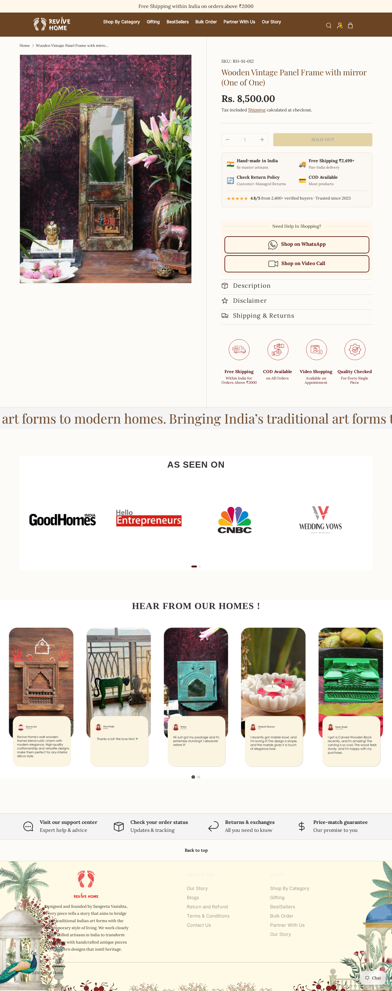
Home (25, 45)
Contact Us (199, 925)
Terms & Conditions (208, 916)
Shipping (257, 110)
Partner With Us (287, 925)
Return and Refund (207, 907)
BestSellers (282, 907)
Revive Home (52, 972)
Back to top (196, 850)
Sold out (322, 139)
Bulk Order (281, 916)
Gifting (277, 897)
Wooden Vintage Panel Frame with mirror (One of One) (72, 45)
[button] (350, 25)
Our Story (197, 888)
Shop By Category (289, 888)
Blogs (193, 897)
